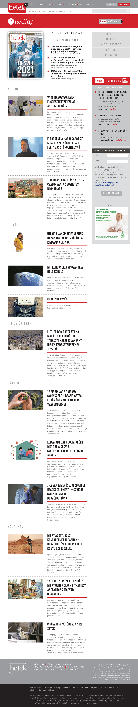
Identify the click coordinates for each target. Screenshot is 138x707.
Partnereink (72, 667)
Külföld (115, 124)
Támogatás (124, 4)
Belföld (113, 109)
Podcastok (57, 4)
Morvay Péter (103, 124)
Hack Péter (102, 109)
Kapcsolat (39, 664)
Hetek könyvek (70, 4)
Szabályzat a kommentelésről (49, 667)
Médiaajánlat (53, 664)
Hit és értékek (121, 140)
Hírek (33, 4)
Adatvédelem (69, 664)
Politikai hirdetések (44, 669)
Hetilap (40, 4)
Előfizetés (89, 4)
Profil (111, 4)
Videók (48, 4)
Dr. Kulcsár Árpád (105, 140)
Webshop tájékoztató (67, 669)
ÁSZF (83, 667)
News (80, 4)
